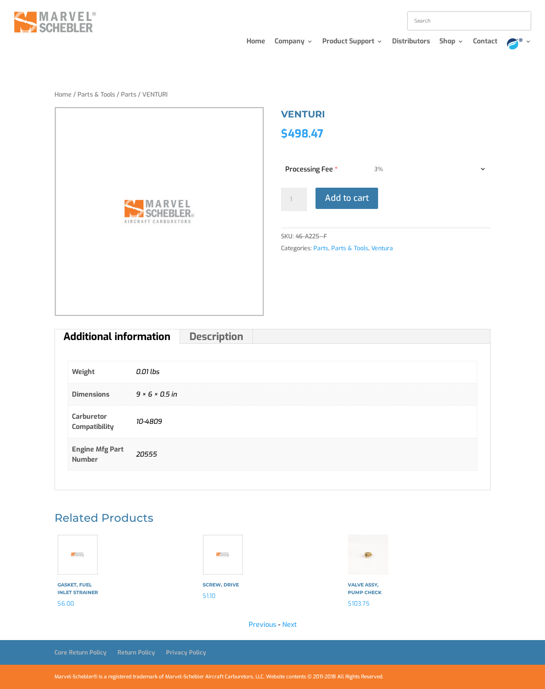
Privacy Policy (186, 653)
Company (289, 42)
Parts (128, 94)
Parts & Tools (96, 94)
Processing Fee (311, 169)
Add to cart (347, 198)
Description (216, 336)
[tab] (117, 336)
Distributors (411, 42)
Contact (485, 42)
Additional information (116, 336)
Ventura (382, 248)
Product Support (348, 42)
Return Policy (136, 653)
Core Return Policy (80, 653)
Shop (447, 42)
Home (256, 42)
